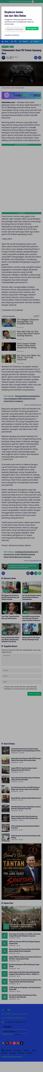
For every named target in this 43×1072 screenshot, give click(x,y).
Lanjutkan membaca (11, 35)
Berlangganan (32, 28)
